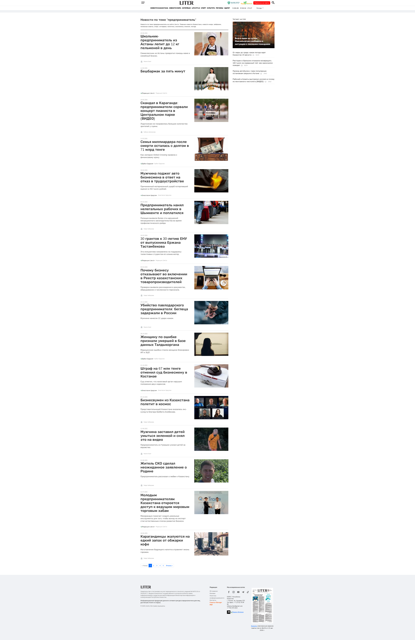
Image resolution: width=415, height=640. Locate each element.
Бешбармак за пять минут (162, 71)
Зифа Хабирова (149, 229)
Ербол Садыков (159, 163)
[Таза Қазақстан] (247, 3)
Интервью (186, 8)
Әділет (227, 8)
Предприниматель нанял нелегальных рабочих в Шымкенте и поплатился (162, 209)
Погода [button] (259, 8)
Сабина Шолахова (150, 132)
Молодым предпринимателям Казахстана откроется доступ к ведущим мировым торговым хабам (164, 503)
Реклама (212, 593)
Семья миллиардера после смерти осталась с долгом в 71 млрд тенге (164, 146)
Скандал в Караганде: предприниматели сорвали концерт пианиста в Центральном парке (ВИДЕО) (164, 110)
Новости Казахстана (159, 8)
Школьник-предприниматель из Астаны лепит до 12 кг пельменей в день (159, 42)
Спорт (203, 8)
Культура (211, 8)
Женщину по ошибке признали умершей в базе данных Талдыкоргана (163, 341)
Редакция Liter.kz (161, 93)
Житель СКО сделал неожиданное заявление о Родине (163, 467)
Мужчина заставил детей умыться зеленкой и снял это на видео (162, 436)
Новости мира (175, 8)
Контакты (213, 600)
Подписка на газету (261, 3)
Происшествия (239, 36)
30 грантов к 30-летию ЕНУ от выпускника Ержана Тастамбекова (163, 242)
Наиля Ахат (147, 61)
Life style (196, 8)
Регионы (219, 8)
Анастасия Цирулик (164, 195)
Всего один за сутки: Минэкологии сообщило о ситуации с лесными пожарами (252, 41)
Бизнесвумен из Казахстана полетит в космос (164, 402)
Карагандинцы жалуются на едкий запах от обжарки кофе (165, 540)
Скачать (254, 626)
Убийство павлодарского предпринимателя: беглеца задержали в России (164, 309)
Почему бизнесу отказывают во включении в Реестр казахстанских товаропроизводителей (163, 276)
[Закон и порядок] (234, 3)
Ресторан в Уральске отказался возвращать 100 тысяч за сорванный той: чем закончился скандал (253, 63)
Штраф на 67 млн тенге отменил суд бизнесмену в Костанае (163, 372)
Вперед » (169, 565)
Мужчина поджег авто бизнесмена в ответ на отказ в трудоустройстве (162, 177)
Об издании (214, 591)
